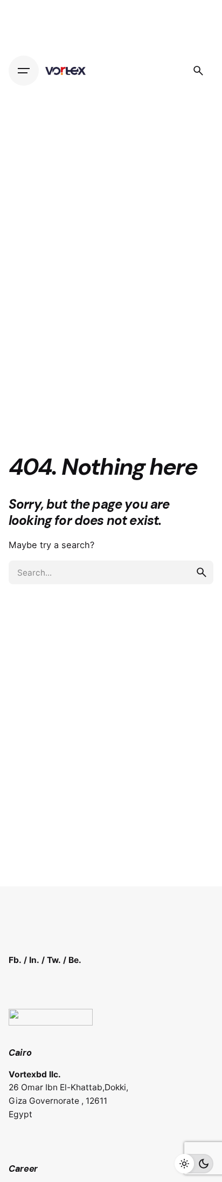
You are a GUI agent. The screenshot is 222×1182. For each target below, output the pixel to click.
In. (34, 960)
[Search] (198, 71)
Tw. (54, 960)
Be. (74, 960)
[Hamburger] (24, 71)
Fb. (15, 960)
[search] (201, 572)
